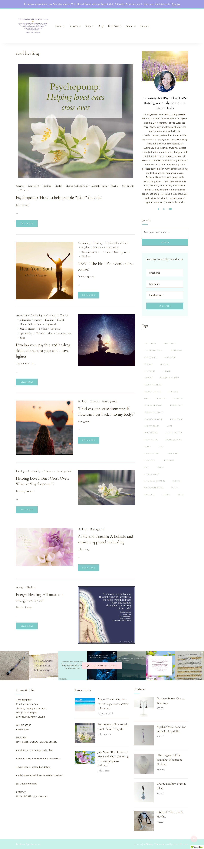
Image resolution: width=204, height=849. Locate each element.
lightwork (176, 419)
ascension (150, 344)
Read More (27, 223)
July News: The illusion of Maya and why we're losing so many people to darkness (113, 758)
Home (58, 25)
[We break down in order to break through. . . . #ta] (72, 665)
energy (37, 319)
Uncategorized (121, 252)
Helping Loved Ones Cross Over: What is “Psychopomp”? (42, 481)
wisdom (166, 495)
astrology (170, 344)
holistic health (153, 412)
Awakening (84, 243)
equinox (173, 392)
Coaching (51, 315)
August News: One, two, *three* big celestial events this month (113, 704)
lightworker (151, 426)
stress (176, 481)
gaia (147, 398)
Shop (88, 25)
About (129, 25)
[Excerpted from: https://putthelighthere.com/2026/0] (160, 665)
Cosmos (20, 185)
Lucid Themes (180, 844)
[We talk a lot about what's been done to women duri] (189, 665)
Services (73, 25)
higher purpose (153, 405)
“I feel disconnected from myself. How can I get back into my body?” (106, 411)
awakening (176, 350)
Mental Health (99, 185)
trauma (175, 488)
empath (166, 371)
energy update (152, 392)
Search (165, 242)
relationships (152, 453)
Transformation (90, 252)
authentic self (153, 350)
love (169, 426)
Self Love (98, 247)
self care (173, 453)
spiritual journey (154, 481)
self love (149, 460)
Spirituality (128, 185)
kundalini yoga (153, 419)
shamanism (168, 460)
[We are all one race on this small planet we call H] (43, 665)
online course (173, 440)
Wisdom (86, 256)
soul (147, 467)
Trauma (24, 190)
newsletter (151, 440)
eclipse (164, 364)
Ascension (21, 315)
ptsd (161, 447)
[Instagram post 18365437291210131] (131, 665)
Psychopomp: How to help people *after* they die (59, 197)
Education (33, 185)
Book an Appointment (28, 844)
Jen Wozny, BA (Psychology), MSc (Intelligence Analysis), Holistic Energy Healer (164, 103)
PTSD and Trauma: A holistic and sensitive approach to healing (105, 539)
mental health (173, 433)
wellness (149, 495)
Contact (144, 25)
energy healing (153, 385)
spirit (160, 467)
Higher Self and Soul (77, 185)
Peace (147, 447)
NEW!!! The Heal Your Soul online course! (105, 266)
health (178, 398)
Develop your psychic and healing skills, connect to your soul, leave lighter (43, 350)
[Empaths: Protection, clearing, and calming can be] (14, 665)
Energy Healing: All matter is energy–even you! (39, 597)
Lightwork (51, 324)
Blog (100, 25)
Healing (47, 185)
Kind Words (114, 25)
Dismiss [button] (176, 4)
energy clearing (169, 378)
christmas (150, 357)
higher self (176, 405)
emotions (149, 371)
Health (58, 185)
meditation (150, 433)
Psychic (114, 185)
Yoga (22, 337)
